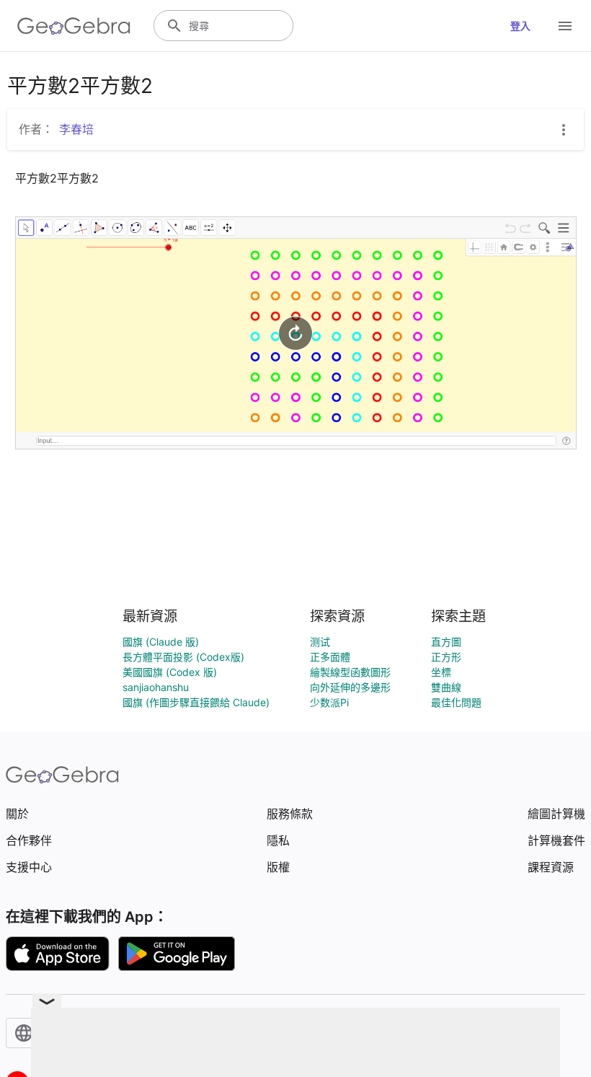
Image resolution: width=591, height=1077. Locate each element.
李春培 (76, 129)
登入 (520, 25)
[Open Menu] (565, 26)
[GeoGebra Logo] (73, 26)
